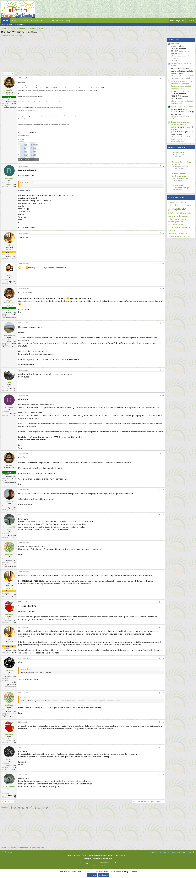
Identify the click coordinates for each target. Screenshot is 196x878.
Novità (23, 20)
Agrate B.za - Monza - (9, 348)
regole (184, 236)
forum (183, 202)
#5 (163, 289)
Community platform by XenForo (98, 863)
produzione (172, 224)
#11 (163, 515)
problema (179, 222)
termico (184, 233)
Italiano (9, 852)
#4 (163, 263)
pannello (185, 216)
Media (33, 20)
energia (171, 202)
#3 (163, 233)
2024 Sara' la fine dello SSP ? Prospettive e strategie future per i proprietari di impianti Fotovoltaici (182, 84)
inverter (171, 212)
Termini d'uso (164, 852)
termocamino (174, 236)
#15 (163, 627)
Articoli (14, 20)
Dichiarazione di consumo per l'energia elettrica (181, 123)
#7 (163, 370)
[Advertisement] (69, 53)
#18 (163, 722)
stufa (174, 230)
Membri (44, 20)
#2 (163, 166)
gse (169, 210)
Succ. (10, 73)
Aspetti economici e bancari (180, 78)
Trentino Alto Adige (10, 566)
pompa (184, 219)
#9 (163, 453)
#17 (163, 693)
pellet (170, 219)
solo (169, 231)
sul (180, 231)
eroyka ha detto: (25, 182)
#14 (163, 602)
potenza (171, 222)
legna (179, 212)
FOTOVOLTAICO (176, 103)
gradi (189, 205)
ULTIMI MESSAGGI (176, 39)
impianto (179, 209)
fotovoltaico (174, 205)
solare (188, 227)
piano (177, 219)
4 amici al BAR (175, 60)
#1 (163, 78)
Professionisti (57, 20)
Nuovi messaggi (6, 24)
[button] (27, 20)
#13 (163, 572)
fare (177, 202)
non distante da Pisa (9, 107)
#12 (163, 542)
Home (189, 852)
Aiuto (183, 852)
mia (184, 213)
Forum (5, 20)
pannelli (176, 216)
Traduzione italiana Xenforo (98, 866)
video (189, 236)
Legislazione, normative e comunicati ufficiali (179, 140)
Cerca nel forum (19, 24)
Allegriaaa (175, 43)
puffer (181, 224)
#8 (163, 395)
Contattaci (154, 852)
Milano (14, 769)
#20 (163, 774)
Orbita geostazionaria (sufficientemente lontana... (10, 685)
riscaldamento (176, 227)
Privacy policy (175, 852)
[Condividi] (160, 78)
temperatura (174, 233)
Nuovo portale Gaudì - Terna (182, 106)
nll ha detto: (24, 697)
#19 (163, 747)
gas (184, 205)
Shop (68, 20)
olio (169, 216)
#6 (163, 323)
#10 (163, 490)
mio (189, 213)
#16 (163, 658)
